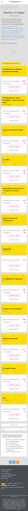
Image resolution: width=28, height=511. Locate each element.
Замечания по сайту (6, 476)
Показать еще (14, 425)
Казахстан (9, 37)
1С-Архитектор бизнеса (12, 309)
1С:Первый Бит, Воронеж (13, 279)
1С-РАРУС (6, 160)
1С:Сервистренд (9, 368)
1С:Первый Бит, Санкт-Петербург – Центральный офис (13, 100)
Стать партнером (5, 473)
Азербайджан (15, 36)
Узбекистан (12, 39)
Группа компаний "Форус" (13, 130)
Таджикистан (5, 39)
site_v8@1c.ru (14, 485)
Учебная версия (5, 471)
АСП (4, 398)
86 (20, 429)
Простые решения (10, 338)
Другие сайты (4, 478)
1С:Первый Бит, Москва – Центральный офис (12, 70)
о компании (21, 499)
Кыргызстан (16, 37)
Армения (21, 36)
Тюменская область (13, 30)
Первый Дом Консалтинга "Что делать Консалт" (13, 189)
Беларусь (3, 37)
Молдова (23, 37)
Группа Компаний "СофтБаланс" (10, 219)
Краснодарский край (7, 28)
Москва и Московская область (9, 26)
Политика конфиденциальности (9, 475)
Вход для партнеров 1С (7, 469)
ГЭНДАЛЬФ (7, 249)
